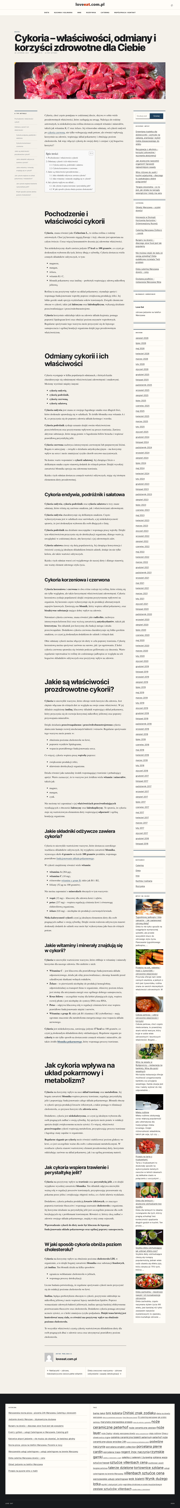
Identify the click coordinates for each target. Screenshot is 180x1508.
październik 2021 (144, 572)
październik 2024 (144, 447)
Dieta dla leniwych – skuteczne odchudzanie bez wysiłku (149, 1203)
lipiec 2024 (141, 463)
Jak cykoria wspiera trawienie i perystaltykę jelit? (71, 185)
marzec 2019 (142, 697)
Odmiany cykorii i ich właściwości (63, 161)
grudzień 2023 (142, 484)
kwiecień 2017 (142, 817)
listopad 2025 (142, 379)
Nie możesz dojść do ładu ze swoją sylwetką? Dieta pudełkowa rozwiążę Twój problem (149, 257)
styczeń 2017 (142, 833)
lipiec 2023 (141, 505)
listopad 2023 (142, 489)
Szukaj (156, 116)
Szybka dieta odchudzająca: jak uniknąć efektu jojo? (149, 1249)
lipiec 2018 (141, 739)
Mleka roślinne (142, 1112)
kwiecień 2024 (142, 473)
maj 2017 (140, 812)
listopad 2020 (142, 609)
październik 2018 (144, 724)
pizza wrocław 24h (116, 1441)
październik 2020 (144, 614)
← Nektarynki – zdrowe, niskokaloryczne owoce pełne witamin (64, 1372)
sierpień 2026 (142, 338)
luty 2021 (140, 598)
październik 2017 (143, 786)
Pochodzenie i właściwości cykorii (63, 157)
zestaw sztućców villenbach (112, 1489)
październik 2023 (144, 494)
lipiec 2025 (141, 400)
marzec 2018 (142, 760)
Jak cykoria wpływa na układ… (61, 182)
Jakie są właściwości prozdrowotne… (64, 171)
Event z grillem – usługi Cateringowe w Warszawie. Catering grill (38, 1432)
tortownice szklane (149, 1468)
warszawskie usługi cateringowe (110, 1479)
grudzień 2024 (142, 437)
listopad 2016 (142, 843)
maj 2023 (140, 515)
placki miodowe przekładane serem (138, 1442)
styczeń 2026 (142, 369)
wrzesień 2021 (142, 578)
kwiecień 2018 (142, 755)
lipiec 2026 (141, 343)
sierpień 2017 (142, 796)
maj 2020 (140, 640)
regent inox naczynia (135, 1452)
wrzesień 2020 (142, 619)
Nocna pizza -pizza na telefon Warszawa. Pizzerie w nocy (35, 1445)
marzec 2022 (142, 562)
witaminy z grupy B (71, 880)
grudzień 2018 (142, 713)
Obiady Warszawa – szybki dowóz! (148, 209)
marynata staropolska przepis (116, 1422)
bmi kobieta (114, 1413)
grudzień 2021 (142, 567)
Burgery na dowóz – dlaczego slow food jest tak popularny (149, 243)
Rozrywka (91, 12)
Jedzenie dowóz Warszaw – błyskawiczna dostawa (32, 1419)
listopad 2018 (142, 718)
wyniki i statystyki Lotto (112, 1484)
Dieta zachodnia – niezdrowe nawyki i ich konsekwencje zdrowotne (149, 1295)
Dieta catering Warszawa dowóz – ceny (147, 270)
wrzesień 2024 (142, 452)
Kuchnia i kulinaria (63, 12)
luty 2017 (140, 828)
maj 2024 (140, 468)
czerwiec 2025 (143, 405)
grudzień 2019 (142, 666)
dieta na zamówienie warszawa (112, 1417)
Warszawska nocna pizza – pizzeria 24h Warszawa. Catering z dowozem (42, 1413)
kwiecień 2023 (142, 520)
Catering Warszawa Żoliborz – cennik (149, 231)
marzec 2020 (142, 650)
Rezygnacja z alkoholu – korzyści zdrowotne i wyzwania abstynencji (147, 152)
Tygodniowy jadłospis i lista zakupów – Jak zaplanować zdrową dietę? (148, 920)
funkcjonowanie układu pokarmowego (75, 858)
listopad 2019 (142, 671)
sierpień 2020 (142, 624)
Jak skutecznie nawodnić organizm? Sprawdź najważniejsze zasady (147, 164)
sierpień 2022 (142, 541)
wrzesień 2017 (142, 791)
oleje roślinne (155, 1433)
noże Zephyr (107, 1433)
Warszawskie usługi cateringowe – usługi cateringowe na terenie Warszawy (43, 1451)
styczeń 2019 (142, 708)
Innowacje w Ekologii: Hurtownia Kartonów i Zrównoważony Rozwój (146, 220)
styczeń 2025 (142, 432)
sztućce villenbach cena (129, 1462)
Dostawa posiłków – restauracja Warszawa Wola (148, 280)
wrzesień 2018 (142, 729)
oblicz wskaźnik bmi (142, 1433)
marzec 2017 (142, 823)
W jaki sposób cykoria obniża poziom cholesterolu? (73, 189)
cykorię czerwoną (56, 132)
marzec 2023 (142, 525)
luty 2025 (140, 426)
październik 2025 (144, 385)
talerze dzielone (120, 1468)
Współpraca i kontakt (125, 12)
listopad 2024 (142, 442)
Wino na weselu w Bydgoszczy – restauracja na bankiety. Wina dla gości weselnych (149, 1067)
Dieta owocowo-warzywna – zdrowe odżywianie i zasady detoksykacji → (105, 1372)
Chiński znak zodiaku (139, 1413)
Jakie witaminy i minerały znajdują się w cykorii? (72, 178)
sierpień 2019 (142, 682)
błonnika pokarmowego (69, 1041)
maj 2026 (140, 348)
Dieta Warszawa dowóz (130, 1417)
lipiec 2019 (141, 687)
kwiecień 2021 (142, 588)
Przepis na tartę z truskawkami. (144, 1158)
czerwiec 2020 (143, 635)
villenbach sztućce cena (144, 1473)
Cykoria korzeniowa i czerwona (65, 168)
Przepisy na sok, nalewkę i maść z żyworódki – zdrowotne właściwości (148, 970)
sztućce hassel (101, 1462)
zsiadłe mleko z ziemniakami (141, 1489)
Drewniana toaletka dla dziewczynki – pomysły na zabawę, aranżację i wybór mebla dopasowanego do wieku (148, 137)
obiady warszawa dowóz (124, 1433)
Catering (105, 12)
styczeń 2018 (142, 770)
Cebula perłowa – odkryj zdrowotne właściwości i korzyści (147, 1018)
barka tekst (99, 1413)
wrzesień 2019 (142, 677)
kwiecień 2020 (142, 645)
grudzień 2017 (142, 776)
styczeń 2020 (142, 661)
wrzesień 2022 (142, 536)
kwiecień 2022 (142, 557)
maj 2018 (140, 750)
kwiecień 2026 (142, 353)
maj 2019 (140, 692)
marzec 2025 (142, 421)
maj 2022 (140, 551)
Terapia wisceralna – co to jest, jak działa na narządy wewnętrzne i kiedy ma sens (149, 190)
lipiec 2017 (141, 802)
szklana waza (160, 1457)
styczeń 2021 (142, 604)
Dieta (46, 12)
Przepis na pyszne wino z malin (23, 1471)
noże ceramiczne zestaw (142, 1427)
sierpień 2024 (142, 458)
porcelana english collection (121, 1446)
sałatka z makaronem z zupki (112, 1458)
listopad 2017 (142, 781)
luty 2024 (140, 479)
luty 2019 (140, 703)
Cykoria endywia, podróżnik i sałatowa (68, 165)
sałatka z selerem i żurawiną (137, 1457)
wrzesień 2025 (142, 390)
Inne (79, 12)
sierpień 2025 (142, 395)
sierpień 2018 (142, 734)
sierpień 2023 (142, 499)
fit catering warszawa (147, 1417)
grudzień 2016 (142, 838)
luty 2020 (140, 656)
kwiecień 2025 (142, 416)
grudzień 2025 (142, 374)
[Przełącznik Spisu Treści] (90, 153)
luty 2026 (140, 364)
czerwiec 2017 (142, 807)
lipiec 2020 (141, 630)
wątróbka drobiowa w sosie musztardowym (142, 1484)
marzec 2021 (142, 593)
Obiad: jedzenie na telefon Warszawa (25, 1464)
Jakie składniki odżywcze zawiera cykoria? (69, 175)
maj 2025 (140, 411)
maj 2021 (140, 583)
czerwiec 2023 (143, 510)
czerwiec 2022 (143, 546)
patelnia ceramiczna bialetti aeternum (131, 1437)
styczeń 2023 (142, 531)
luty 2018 (140, 765)
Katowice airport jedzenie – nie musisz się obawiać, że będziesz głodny (41, 1438)
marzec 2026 (142, 359)
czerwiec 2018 (142, 744)
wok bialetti (137, 1479)
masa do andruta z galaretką (142, 1422)
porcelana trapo (111, 1452)
